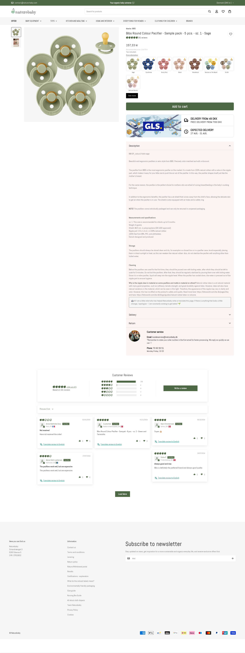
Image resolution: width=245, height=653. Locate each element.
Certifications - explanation (77, 576)
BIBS (134, 28)
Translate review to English (54, 444)
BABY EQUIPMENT (32, 21)
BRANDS (189, 21)
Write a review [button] (180, 388)
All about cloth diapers (76, 600)
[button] (229, 11)
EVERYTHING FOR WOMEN (133, 21)
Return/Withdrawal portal (77, 566)
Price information (132, 55)
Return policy (72, 562)
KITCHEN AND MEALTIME (75, 21)
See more (132, 95)
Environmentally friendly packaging (81, 586)
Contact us (71, 547)
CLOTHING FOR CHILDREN (165, 21)
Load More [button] (122, 494)
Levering (70, 557)
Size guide (71, 590)
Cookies (70, 614)
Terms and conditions (76, 552)
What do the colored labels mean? (80, 581)
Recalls (70, 571)
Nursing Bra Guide (74, 595)
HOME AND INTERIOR (104, 21)
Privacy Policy (72, 610)
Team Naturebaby (74, 605)
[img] (46, 420)
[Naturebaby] (23, 11)
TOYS (52, 21)
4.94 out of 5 (71, 387)
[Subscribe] (232, 558)
